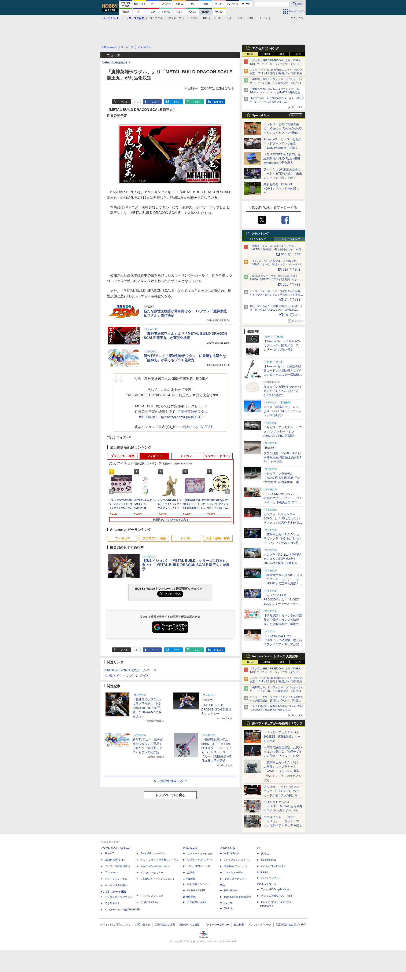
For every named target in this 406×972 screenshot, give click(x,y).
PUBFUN (262, 872)
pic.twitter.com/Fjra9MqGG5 (182, 417)
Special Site (260, 115)
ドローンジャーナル (116, 878)
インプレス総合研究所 (117, 866)
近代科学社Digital (197, 902)
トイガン (192, 18)
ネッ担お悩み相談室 (116, 885)
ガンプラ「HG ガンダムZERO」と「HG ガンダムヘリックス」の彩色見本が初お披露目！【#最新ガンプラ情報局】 (282, 522)
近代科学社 (189, 896)
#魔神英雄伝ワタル (193, 411)
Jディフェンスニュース (237, 859)
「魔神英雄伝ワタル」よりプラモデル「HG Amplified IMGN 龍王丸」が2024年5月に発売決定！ (147, 708)
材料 (251, 18)
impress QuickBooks (273, 866)
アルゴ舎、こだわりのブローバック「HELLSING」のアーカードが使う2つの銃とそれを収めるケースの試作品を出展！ (282, 795)
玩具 (229, 18)
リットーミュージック (200, 853)
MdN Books (230, 890)
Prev (112, 491)
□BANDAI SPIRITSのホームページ (130, 670)
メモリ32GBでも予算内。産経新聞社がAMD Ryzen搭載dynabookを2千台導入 (282, 158)
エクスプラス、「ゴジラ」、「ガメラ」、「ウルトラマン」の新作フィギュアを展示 (282, 821)
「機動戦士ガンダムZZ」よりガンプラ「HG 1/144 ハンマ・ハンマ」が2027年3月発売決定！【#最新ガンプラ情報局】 (275, 92)
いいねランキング (290, 239)
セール (263, 18)
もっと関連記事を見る (168, 781)
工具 (240, 18)
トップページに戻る (170, 795)
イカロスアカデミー (235, 878)
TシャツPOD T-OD (198, 866)
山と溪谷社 (189, 878)
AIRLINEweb (231, 853)
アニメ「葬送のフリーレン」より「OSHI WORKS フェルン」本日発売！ (282, 411)
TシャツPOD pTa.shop (275, 889)
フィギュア (175, 18)
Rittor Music (190, 848)
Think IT (109, 853)
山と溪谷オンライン (198, 884)
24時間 (266, 53)
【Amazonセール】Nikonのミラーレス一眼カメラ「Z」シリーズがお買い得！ (282, 345)
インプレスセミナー (152, 872)
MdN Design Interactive (237, 896)
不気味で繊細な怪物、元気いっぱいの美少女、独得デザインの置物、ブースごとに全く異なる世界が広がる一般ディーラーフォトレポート (282, 756)
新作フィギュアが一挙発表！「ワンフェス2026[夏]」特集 (277, 724)
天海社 (265, 853)
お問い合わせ (142, 924)
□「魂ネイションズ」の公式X (126, 675)
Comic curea (268, 859)
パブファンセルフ (271, 877)
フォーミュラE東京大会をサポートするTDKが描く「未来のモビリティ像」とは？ (282, 173)
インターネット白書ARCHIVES (123, 909)
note (197, 102)
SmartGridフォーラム (153, 853)
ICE (259, 848)
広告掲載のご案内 (165, 924)
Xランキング (260, 233)
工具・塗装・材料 (218, 538)
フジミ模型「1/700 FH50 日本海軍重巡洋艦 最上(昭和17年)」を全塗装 (282, 457)
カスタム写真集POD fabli (276, 895)
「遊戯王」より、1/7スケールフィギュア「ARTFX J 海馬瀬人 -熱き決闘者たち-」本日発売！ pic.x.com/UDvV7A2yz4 (276, 249)
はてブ (176, 102)
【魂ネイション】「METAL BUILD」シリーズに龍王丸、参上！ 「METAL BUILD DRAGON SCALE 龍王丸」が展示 (185, 565)
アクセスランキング (265, 48)
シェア (155, 102)
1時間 (250, 53)
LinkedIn (218, 102)
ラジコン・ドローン (217, 456)
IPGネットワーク (266, 884)
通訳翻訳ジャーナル (235, 866)
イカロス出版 (227, 848)
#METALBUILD (150, 417)
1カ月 (297, 53)
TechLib (228, 908)
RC (205, 18)
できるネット (112, 903)
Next (228, 491)
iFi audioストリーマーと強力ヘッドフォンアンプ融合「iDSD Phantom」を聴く (282, 143)
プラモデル (156, 18)
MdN (222, 885)
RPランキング (258, 239)
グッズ (217, 18)
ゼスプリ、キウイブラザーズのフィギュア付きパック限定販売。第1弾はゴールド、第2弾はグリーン (276, 700)
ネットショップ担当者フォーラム (160, 859)
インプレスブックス (152, 895)
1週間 (281, 53)
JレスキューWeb (233, 872)
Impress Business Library (155, 866)
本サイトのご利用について (115, 924)
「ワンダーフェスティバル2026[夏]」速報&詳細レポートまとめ (281, 736)
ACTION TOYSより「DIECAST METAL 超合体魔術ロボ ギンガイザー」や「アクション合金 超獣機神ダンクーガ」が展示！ (282, 810)
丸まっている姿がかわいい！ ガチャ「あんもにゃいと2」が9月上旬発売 (282, 391)
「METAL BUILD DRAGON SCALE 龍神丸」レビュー (216, 709)
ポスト (124, 102)
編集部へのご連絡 (189, 924)
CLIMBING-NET (196, 890)
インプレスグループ (259, 924)
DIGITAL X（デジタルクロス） (158, 878)
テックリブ (226, 903)
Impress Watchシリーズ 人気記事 (275, 656)
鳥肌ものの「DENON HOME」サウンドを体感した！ (281, 188)
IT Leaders (111, 872)
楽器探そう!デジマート (200, 859)
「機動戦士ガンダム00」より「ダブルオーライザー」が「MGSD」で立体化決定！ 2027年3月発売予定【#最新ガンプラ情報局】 (276, 83)
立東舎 (191, 872)
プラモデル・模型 (122, 456)
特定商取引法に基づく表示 (291, 924)
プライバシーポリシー (216, 924)
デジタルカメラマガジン (119, 896)
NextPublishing (149, 902)
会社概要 (239, 924)
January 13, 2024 (199, 427)
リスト (136, 102)
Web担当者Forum (115, 859)
